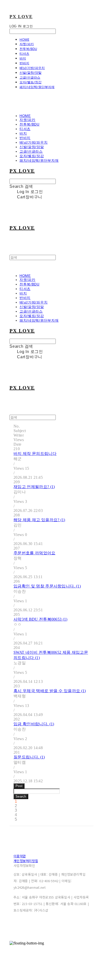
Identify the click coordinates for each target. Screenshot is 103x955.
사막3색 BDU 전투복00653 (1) (41, 619)
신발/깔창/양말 (31, 72)
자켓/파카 (27, 44)
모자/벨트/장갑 (31, 82)
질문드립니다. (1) (29, 757)
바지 (23, 58)
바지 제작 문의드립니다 (35, 453)
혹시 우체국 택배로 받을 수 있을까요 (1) (50, 691)
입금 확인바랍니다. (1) (34, 724)
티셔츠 (24, 53)
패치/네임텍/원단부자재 (37, 87)
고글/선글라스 (30, 77)
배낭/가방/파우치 (32, 68)
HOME (24, 39)
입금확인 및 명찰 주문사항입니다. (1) (47, 586)
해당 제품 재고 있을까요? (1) (39, 520)
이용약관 (20, 856)
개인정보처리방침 (26, 860)
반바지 (24, 63)
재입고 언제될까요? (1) (34, 487)
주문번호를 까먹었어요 (35, 553)
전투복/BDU (28, 48)
